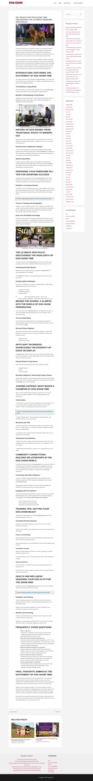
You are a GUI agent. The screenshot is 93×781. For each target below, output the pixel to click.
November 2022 (69, 153)
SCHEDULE (68, 226)
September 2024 (69, 109)
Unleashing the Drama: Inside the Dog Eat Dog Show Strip (26, 770)
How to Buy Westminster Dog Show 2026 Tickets (26, 761)
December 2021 (69, 170)
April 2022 (68, 160)
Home (55, 3)
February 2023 (69, 145)
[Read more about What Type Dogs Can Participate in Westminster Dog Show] (22, 730)
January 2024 (69, 121)
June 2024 (68, 114)
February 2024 (69, 119)
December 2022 (69, 150)
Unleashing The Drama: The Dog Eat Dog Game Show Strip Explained (73, 70)
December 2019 (69, 196)
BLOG (60, 3)
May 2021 (68, 177)
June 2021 (68, 175)
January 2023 (69, 148)
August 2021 (69, 172)
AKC (67, 214)
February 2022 (69, 165)
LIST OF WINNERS (70, 221)
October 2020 (69, 189)
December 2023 (69, 124)
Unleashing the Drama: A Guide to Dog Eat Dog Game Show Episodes (74, 76)
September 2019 (69, 201)
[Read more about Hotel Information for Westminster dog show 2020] (47, 729)
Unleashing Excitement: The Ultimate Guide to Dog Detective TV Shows (73, 90)
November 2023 (69, 126)
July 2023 (68, 133)
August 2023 (69, 131)
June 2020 (68, 191)
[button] (70, 3)
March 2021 (68, 182)
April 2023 (68, 141)
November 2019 (69, 199)
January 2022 (69, 167)
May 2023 (68, 138)
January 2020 (69, 194)
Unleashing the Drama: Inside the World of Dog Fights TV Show (27, 766)
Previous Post (13, 711)
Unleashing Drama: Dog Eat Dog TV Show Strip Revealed (26, 768)
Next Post (58, 711)
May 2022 (68, 158)
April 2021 (68, 179)
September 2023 (69, 128)
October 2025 (69, 104)
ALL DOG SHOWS (77, 3)
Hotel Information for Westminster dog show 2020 (46, 739)
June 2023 (68, 136)
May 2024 (68, 116)
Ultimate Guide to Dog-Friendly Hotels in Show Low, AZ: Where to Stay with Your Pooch (74, 41)
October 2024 (69, 107)
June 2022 (68, 155)
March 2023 (68, 143)
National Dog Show (70, 223)
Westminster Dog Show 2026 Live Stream (27, 759)
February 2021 (69, 184)
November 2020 (69, 187)
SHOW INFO (67, 3)
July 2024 (68, 112)
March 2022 (68, 162)
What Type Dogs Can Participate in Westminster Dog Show (21, 740)
